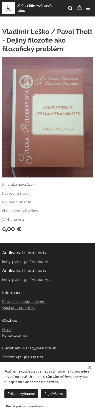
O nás (6, 330)
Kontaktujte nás (14, 335)
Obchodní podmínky (18, 308)
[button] (70, 8)
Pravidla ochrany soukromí (24, 302)
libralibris (43, 348)
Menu (88, 8)
